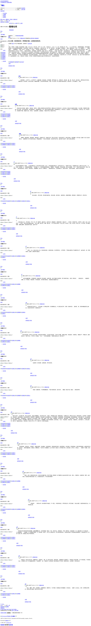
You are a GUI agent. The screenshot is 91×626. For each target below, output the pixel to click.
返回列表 (2, 22)
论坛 (5, 13)
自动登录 (19, 8)
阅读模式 (37, 38)
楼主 (9, 36)
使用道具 (10, 65)
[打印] (10, 23)
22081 (4, 50)
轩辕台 (4, 15)
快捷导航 (2, 10)
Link (7, 609)
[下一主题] (20, 23)
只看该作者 (22, 38)
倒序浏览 (32, 38)
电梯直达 (10, 35)
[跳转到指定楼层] (19, 35)
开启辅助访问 (3, 2)
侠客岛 (4, 17)
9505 (3, 34)
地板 (20, 133)
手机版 (8, 616)
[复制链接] (11, 29)
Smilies (15, 609)
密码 (1, 9)
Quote (10, 609)
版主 (1, 38)
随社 (1, 19)
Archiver (5, 616)
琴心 (1, 31)
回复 (9, 63)
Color (2, 609)
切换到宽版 (9, 2)
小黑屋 (11, 616)
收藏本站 (6, 1)
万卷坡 (11, 19)
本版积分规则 (3, 612)
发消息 (4, 61)
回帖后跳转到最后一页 (17, 612)
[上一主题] (14, 23)
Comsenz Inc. (8, 622)
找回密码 (23, 8)
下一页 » (2, 604)
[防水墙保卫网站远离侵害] (16, 616)
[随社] (2, 5)
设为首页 (2, 1)
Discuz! (7, 620)
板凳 (16, 104)
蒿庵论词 (15, 19)
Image (5, 609)
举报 (14, 65)
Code (12, 609)
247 (1, 34)
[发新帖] (7, 22)
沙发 (19, 76)
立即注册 (23, 9)
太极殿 (4, 14)
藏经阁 (7, 19)
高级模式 (2, 608)
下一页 (8, 20)
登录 (13, 43)
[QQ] (1, 616)
